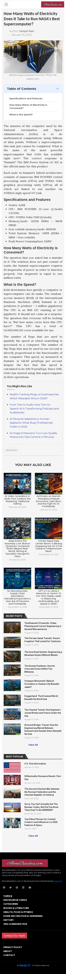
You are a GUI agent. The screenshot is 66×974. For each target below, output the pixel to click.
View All (33, 744)
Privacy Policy (12, 947)
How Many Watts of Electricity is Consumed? (28, 107)
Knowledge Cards (15, 900)
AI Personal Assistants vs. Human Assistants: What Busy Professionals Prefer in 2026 (31, 422)
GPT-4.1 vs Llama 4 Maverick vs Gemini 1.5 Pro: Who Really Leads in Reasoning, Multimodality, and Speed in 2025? (48, 597)
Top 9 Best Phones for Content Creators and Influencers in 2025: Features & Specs (41, 822)
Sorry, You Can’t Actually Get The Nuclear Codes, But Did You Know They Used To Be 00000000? (41, 807)
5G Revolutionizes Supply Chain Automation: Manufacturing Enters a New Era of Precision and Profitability (17, 597)
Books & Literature (16, 908)
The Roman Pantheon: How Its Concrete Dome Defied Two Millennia (39, 669)
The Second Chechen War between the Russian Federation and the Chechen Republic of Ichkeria (41, 792)
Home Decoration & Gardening (23, 916)
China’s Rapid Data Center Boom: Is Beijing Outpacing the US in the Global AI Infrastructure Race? (48, 546)
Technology (11, 450)
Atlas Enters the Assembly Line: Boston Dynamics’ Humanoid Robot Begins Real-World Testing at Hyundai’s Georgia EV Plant (17, 549)
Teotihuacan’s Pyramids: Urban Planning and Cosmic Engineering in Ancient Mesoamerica (42, 626)
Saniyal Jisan (26, 31)
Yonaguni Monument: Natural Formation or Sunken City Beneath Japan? (41, 684)
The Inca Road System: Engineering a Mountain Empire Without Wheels (43, 653)
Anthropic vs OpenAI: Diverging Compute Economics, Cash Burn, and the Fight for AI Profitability (48, 501)
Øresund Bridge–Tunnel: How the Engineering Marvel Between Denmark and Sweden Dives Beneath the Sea (42, 729)
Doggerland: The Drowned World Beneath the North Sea (41, 697)
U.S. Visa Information (35, 763)
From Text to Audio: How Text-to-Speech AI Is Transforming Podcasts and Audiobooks (34, 408)
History (8, 920)
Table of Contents (21, 89)
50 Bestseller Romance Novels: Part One (42, 777)
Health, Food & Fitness (18, 912)
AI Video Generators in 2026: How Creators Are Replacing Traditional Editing (17, 500)
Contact (9, 955)
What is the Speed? (21, 114)
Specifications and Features (26, 98)
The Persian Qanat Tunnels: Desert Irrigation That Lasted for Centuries (42, 640)
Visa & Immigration (15, 924)
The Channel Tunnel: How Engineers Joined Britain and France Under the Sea (42, 713)
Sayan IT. (58, 881)
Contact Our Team (14, 935)
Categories (10, 904)
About (7, 951)
